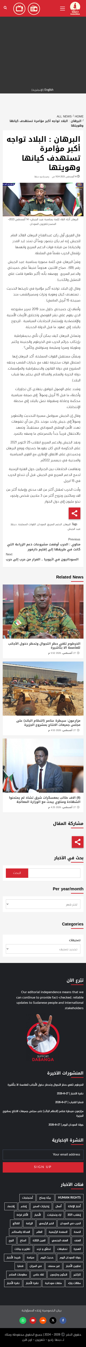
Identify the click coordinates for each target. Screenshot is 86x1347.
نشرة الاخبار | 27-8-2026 (70, 1093)
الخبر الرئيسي (46, 1223)
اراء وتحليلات (54, 1215)
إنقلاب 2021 (74, 1215)
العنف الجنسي (60, 1240)
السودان (41, 524)
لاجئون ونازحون (58, 1274)
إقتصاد (11, 1206)
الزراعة (29, 1223)
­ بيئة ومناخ (45, 1197)
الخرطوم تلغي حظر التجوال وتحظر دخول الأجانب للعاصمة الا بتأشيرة (44, 646)
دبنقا (14, 524)
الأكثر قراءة (22, 1215)
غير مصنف (54, 1266)
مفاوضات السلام (18, 1274)
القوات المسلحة (27, 524)
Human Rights (69, 1197)
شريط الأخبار (13, 1257)
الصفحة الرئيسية (58, 1232)
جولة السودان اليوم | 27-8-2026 (66, 1125)
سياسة (30, 1257)
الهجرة (77, 1249)
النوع (11, 1240)
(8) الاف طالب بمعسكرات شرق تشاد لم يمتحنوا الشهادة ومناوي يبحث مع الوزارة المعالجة (44, 800)
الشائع (16, 1223)
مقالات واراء (74, 1283)
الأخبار (37, 1215)
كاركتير (77, 1274)
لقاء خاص (38, 1274)
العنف (77, 1240)
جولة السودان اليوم (70, 1257)
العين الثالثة (39, 1240)
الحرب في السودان (70, 1223)
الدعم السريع (54, 524)
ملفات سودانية (53, 1283)
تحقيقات (62, 1249)
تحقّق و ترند (44, 1249)
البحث (17, 873)
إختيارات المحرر (41, 1206)
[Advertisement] (43, 43)
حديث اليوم (46, 1257)
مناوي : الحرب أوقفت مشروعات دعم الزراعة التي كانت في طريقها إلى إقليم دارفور (43, 544)
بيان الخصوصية (51, 1310)
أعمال (59, 1206)
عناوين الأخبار (73, 1266)
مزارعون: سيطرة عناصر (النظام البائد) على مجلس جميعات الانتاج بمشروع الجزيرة (48, 723)
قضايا (20, 1266)
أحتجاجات (27, 1197)
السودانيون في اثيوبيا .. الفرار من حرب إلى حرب (42, 557)
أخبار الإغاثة (74, 1206)
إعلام (24, 1206)
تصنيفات (74, 940)
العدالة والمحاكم (21, 1232)
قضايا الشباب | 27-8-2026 (69, 1102)
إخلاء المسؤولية (31, 1310)
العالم (39, 1232)
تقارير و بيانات (22, 1249)
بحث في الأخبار (68, 858)
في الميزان (36, 1266)
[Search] (5, 7)
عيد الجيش (74, 529)
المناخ (23, 1240)
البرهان (67, 524)
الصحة (77, 1232)
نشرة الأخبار (32, 1283)
